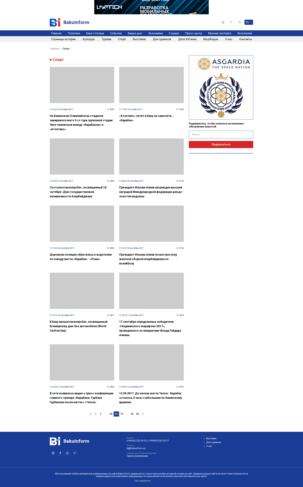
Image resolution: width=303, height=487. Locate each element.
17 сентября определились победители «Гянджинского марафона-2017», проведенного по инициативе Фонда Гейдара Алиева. (150, 328)
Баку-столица (95, 33)
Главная (56, 33)
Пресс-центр (193, 33)
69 (116, 413)
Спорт (122, 39)
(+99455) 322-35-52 (137, 440)
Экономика (155, 33)
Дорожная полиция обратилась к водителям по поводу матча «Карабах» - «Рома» (81, 257)
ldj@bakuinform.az (136, 448)
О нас (228, 39)
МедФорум (210, 39)
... (106, 413)
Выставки (139, 39)
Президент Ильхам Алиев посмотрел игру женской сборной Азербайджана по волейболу (148, 259)
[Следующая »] (142, 414)
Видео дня (135, 33)
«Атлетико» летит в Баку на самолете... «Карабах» (146, 118)
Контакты (245, 39)
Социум (174, 33)
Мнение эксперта (219, 33)
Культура (89, 39)
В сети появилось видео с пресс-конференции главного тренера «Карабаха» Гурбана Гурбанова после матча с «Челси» (81, 398)
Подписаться (221, 144)
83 (137, 413)
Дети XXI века (187, 39)
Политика (74, 33)
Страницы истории (63, 39)
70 (121, 413)
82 (132, 413)
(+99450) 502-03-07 (159, 440)
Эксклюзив (244, 33)
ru (247, 23)
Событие (116, 33)
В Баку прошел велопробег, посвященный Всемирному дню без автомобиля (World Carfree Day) (78, 326)
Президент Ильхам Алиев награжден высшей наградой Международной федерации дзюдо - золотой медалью (151, 192)
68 (111, 413)
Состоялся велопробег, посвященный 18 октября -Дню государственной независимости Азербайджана (78, 192)
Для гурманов (162, 39)
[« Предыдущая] (90, 414)
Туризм (106, 39)
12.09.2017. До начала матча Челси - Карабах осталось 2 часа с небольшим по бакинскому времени (150, 398)
